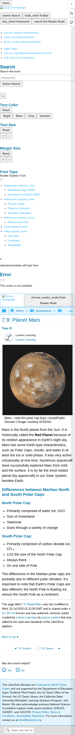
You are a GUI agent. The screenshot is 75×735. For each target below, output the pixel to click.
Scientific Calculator (20, 212)
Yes (9, 670)
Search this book (10, 71)
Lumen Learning (26, 339)
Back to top (9, 636)
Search (7, 730)
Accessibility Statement (30, 715)
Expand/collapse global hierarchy (6, 310)
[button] (14, 240)
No (22, 670)
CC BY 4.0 (8, 613)
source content (50, 617)
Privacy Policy (40, 712)
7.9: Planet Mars (32, 604)
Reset (6, 110)
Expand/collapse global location (71, 309)
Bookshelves (43, 310)
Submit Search (11, 83)
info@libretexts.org (29, 719)
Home (19, 310)
